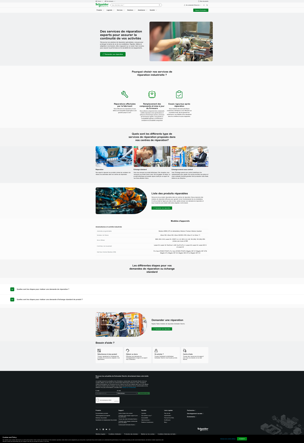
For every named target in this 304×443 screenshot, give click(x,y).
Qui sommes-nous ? (146, 415)
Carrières (143, 413)
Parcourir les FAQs (169, 417)
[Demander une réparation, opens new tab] (113, 54)
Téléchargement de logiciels (103, 415)
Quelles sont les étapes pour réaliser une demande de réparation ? (43, 289)
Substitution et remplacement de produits (106, 420)
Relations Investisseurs (147, 422)
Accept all (242, 438)
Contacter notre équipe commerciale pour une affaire (128, 422)
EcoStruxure (167, 420)
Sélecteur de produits (101, 417)
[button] (162, 208)
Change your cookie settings (228, 438)
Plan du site (167, 413)
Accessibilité (144, 417)
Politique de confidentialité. (129, 387)
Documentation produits (102, 413)
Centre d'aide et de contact (126, 413)
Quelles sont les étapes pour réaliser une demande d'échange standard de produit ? (50, 299)
